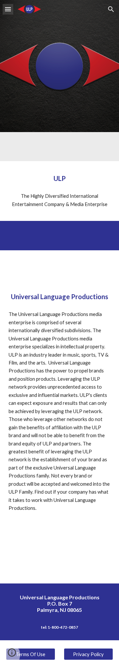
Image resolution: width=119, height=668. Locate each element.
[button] (8, 9)
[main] (59, 178)
